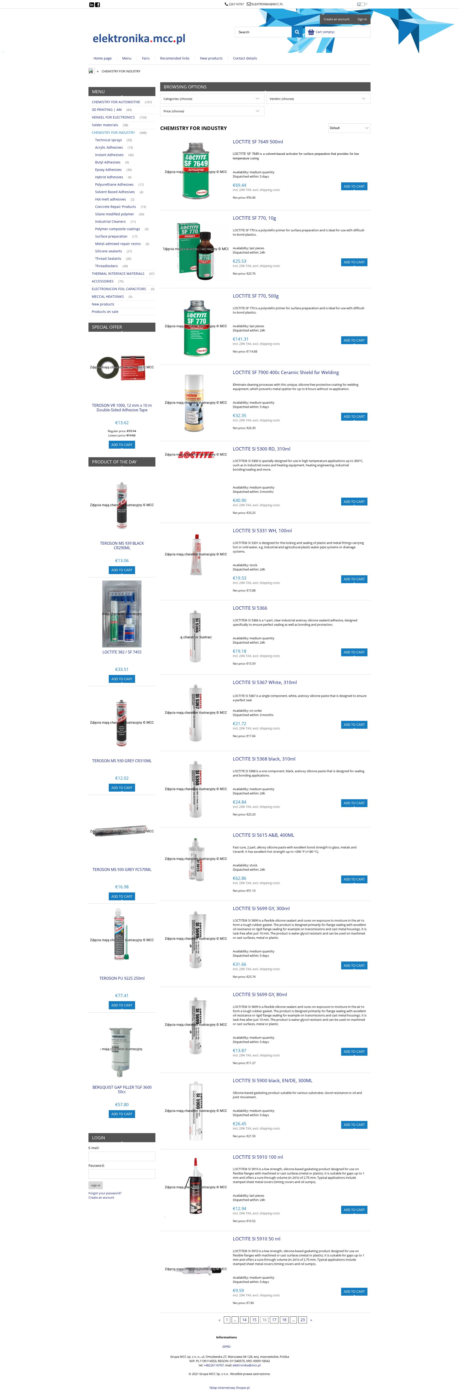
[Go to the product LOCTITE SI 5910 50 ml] (196, 1269)
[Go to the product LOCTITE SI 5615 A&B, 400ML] (196, 859)
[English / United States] (360, 3)
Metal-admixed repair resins (118, 243)
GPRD (226, 1346)
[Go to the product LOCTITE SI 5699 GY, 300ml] (196, 939)
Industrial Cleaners (110, 221)
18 (284, 1320)
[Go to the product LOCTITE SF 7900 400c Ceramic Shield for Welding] (196, 402)
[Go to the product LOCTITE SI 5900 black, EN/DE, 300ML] (196, 1111)
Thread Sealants (108, 258)
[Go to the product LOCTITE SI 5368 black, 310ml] (196, 789)
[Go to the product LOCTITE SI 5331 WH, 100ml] (196, 554)
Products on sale (105, 311)
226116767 (236, 4)
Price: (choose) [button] (174, 111)
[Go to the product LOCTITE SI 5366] (196, 637)
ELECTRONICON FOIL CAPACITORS (119, 289)
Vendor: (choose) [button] (282, 99)
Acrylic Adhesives (109, 147)
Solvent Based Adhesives (115, 192)
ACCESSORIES (103, 281)
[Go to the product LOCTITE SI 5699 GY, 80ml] (196, 1025)
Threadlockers (106, 266)
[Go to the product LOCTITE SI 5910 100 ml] (196, 1187)
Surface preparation (111, 236)
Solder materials (105, 125)
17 (274, 1320)
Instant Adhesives (109, 154)
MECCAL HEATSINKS (108, 296)
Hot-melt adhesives (110, 199)
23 (303, 1320)
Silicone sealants (108, 251)
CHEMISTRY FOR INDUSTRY (113, 132)
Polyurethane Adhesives (114, 184)
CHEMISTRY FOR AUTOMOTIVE (116, 102)
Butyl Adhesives (107, 162)
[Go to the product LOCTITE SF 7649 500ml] (196, 172)
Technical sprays (108, 140)
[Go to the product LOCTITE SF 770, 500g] (196, 326)
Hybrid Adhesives (109, 177)
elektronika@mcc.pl (267, 4)
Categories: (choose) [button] (178, 99)
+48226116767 (214, 1365)
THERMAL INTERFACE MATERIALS (118, 273)
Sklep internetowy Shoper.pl (229, 1388)
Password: (96, 1165)
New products (103, 304)
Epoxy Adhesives (108, 169)
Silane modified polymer (114, 214)
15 (254, 1320)
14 (244, 1320)
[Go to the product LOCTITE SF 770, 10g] (196, 249)
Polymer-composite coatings (117, 229)
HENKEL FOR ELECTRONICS (113, 117)
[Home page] (139, 37)
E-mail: (93, 1148)
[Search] (297, 32)
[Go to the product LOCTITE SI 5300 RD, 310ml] (196, 455)
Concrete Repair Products (115, 206)
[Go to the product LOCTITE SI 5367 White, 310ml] (196, 712)
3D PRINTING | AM (107, 109)
